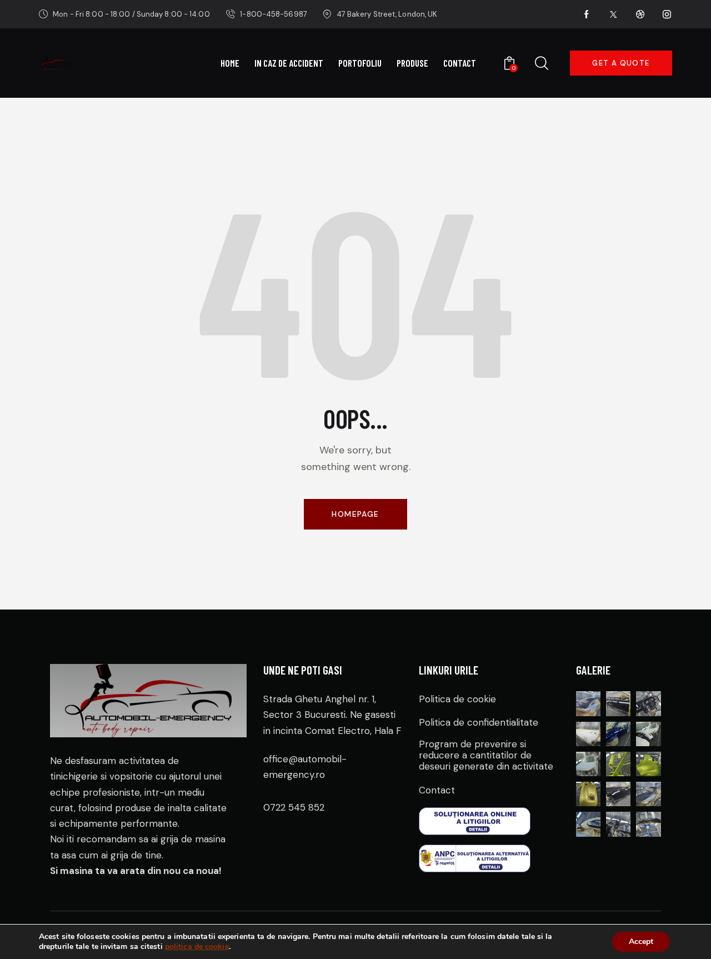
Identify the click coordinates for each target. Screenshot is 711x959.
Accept (641, 941)
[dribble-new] (640, 14)
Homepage (355, 514)
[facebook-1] (587, 14)
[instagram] (667, 14)
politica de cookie (197, 946)
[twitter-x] (613, 14)
